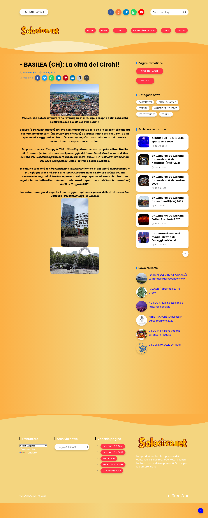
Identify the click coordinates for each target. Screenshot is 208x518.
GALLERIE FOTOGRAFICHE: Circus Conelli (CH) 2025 (168, 199)
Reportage (109, 458)
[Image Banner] (162, 442)
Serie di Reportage (113, 464)
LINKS (166, 30)
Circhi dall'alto (112, 470)
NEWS (104, 30)
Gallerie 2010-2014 (113, 446)
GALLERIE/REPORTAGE (144, 30)
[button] (37, 78)
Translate (31, 452)
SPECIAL (181, 30)
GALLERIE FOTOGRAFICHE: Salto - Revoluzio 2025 (168, 217)
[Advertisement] (159, 383)
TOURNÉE (120, 30)
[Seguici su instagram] (118, 12)
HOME (90, 30)
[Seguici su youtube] (141, 12)
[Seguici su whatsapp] (134, 12)
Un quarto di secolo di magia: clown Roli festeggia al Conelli (166, 237)
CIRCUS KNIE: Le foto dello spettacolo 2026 (168, 139)
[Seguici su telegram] (126, 12)
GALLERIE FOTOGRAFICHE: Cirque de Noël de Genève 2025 (168, 180)
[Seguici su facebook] (111, 12)
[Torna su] (200, 510)
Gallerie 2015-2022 (113, 452)
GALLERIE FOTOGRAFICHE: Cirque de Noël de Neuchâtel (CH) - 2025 (168, 159)
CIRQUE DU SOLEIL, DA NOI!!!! (165, 344)
